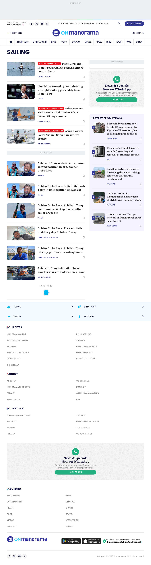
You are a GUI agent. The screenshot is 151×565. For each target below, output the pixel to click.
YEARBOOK (103, 23)
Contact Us (82, 380)
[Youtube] (42, 24)
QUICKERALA (13, 365)
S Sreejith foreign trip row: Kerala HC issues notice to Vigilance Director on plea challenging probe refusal (122, 128)
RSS (78, 399)
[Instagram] (37, 24)
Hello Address (83, 334)
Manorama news (86, 23)
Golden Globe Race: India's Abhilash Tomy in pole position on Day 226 (61, 187)
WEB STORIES (72, 520)
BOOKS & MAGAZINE (86, 358)
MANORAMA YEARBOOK (18, 352)
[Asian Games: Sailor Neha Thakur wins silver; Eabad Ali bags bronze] (21, 114)
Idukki (109, 160)
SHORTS (69, 526)
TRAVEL (99, 42)
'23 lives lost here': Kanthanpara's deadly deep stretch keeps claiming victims (124, 197)
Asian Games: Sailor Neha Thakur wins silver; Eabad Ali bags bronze (60, 112)
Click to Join (117, 100)
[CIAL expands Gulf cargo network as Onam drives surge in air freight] (99, 218)
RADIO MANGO (14, 358)
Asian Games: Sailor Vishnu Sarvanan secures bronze (60, 134)
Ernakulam (112, 139)
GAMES (139, 42)
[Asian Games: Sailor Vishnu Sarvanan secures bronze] (21, 136)
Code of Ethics (84, 433)
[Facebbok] (9, 556)
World (41, 176)
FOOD (108, 42)
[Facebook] (31, 24)
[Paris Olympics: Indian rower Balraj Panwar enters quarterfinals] (21, 69)
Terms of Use (13, 399)
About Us (12, 380)
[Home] (11, 42)
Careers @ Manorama (87, 393)
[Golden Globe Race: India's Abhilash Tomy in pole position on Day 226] (21, 190)
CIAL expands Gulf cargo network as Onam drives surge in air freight (124, 218)
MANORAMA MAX (84, 352)
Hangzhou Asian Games (52, 108)
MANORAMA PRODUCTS (18, 387)
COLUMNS (76, 42)
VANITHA (80, 340)
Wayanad (111, 205)
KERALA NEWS (23, 42)
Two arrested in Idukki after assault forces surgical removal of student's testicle (123, 151)
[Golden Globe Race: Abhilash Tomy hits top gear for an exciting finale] (21, 253)
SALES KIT (80, 415)
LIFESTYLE (70, 501)
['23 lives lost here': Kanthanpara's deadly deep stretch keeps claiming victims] (99, 197)
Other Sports (44, 77)
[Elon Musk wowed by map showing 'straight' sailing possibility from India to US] (21, 91)
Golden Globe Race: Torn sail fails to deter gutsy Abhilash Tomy (60, 230)
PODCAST (11, 526)
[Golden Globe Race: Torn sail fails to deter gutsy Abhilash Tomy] (21, 233)
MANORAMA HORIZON (17, 340)
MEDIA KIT (81, 387)
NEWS (53, 42)
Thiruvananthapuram (48, 237)
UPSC (129, 42)
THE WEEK (11, 346)
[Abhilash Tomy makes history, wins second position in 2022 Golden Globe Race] (21, 168)
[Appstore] (91, 541)
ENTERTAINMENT (40, 42)
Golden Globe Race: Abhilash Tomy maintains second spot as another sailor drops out (60, 208)
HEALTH (119, 42)
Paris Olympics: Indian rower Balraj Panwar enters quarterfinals (60, 67)
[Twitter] (47, 24)
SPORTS (64, 42)
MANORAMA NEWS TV (86, 346)
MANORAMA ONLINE (66, 23)
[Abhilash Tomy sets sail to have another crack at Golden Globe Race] (21, 273)
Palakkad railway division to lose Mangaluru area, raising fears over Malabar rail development (123, 173)
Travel (41, 99)
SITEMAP (11, 427)
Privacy (11, 393)
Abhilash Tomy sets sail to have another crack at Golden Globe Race (61, 269)
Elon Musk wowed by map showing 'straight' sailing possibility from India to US (60, 89)
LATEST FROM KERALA (107, 118)
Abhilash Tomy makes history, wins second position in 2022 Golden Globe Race (61, 166)
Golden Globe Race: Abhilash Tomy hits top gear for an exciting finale (60, 250)
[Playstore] (71, 541)
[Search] (119, 23)
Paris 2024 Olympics (50, 63)
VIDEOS (88, 42)
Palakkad (111, 184)
